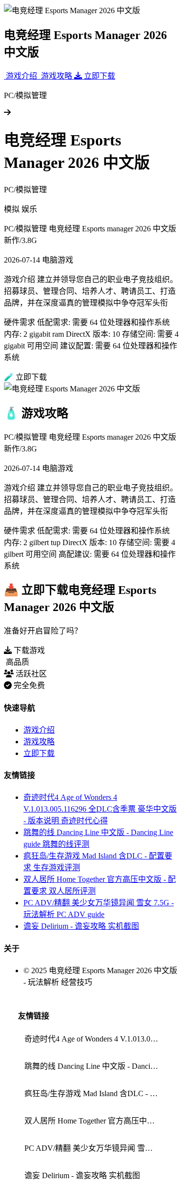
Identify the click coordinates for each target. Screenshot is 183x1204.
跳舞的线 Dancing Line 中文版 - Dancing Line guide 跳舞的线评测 (94, 1066)
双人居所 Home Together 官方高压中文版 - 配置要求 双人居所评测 (94, 1121)
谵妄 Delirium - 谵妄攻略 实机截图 (81, 926)
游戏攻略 (39, 741)
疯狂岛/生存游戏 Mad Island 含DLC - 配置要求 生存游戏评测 (94, 1093)
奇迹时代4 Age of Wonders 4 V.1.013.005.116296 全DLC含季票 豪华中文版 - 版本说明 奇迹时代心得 (100, 809)
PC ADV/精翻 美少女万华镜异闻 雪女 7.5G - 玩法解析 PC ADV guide (94, 1148)
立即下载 (39, 753)
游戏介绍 (39, 730)
